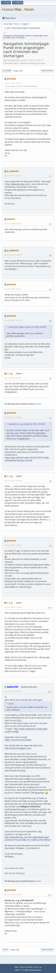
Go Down (7, 71)
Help (16, 967)
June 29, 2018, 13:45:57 (13, 894)
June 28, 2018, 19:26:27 (13, 691)
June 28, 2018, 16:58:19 (13, 545)
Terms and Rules (26, 967)
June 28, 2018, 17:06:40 (13, 607)
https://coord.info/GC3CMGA (18, 740)
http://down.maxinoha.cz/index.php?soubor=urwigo (26, 730)
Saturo (11, 219)
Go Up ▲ (38, 967)
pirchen (11, 78)
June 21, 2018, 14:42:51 (13, 83)
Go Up (5, 950)
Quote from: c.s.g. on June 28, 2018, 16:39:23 (27, 424)
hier (33, 383)
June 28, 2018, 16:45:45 (13, 417)
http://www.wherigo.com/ (17, 184)
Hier (41, 386)
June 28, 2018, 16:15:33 (13, 320)
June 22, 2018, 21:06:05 (13, 255)
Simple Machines (35, 970)
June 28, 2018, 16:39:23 (13, 378)
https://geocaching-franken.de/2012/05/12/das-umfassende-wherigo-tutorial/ (27, 459)
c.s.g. (10, 373)
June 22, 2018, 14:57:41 (13, 175)
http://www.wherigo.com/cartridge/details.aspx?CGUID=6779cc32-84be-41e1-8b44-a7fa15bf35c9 (28, 838)
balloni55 (12, 686)
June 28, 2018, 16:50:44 (13, 480)
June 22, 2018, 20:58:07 (13, 223)
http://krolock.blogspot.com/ (18, 748)
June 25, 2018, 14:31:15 (13, 289)
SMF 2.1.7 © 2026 (21, 970)
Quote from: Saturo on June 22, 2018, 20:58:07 (27, 327)
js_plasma (13, 171)
